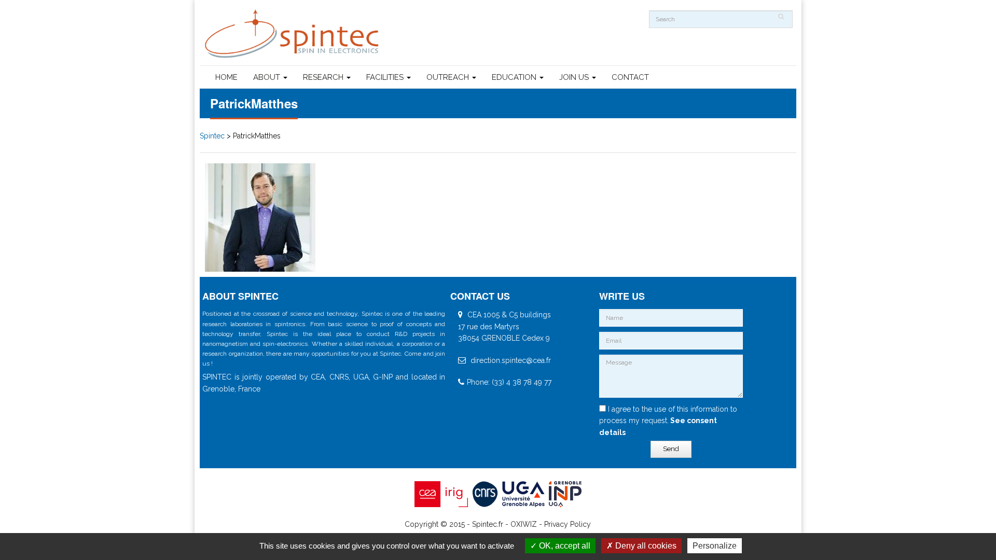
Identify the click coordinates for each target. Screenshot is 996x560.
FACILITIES (386, 77)
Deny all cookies (644, 545)
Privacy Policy (567, 524)
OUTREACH (448, 77)
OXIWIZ (523, 524)
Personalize (715, 545)
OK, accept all (563, 545)
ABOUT (267, 77)
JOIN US (575, 77)
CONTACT (630, 77)
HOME (226, 77)
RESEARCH (324, 77)
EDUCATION (515, 77)
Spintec (212, 136)
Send (671, 449)
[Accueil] (293, 34)
